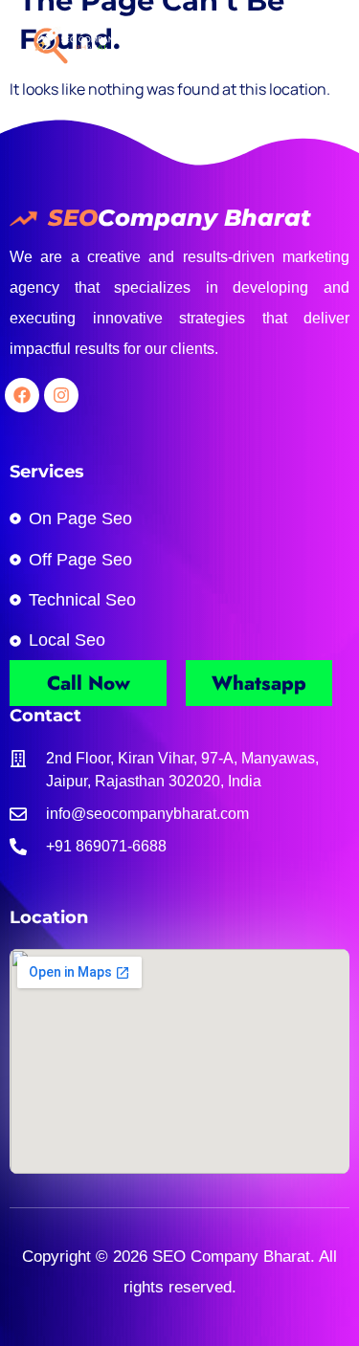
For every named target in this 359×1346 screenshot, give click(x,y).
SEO (73, 218)
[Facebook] (22, 395)
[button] (320, 44)
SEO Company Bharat (228, 1256)
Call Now (88, 683)
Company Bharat (204, 218)
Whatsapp (259, 683)
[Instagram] (61, 395)
